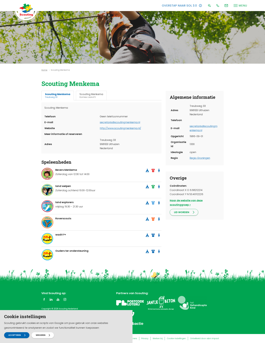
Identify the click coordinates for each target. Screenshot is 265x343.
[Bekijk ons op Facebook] (44, 299)
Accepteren (14, 335)
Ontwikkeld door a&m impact (204, 338)
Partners (133, 338)
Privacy (144, 338)
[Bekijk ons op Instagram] (64, 299)
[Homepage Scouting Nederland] (26, 9)
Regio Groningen (200, 158)
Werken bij (158, 338)
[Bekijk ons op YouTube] (58, 299)
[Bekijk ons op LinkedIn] (51, 299)
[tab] (57, 95)
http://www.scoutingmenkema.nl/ (120, 128)
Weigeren (40, 335)
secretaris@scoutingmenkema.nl (120, 122)
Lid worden (181, 212)
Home (44, 70)
